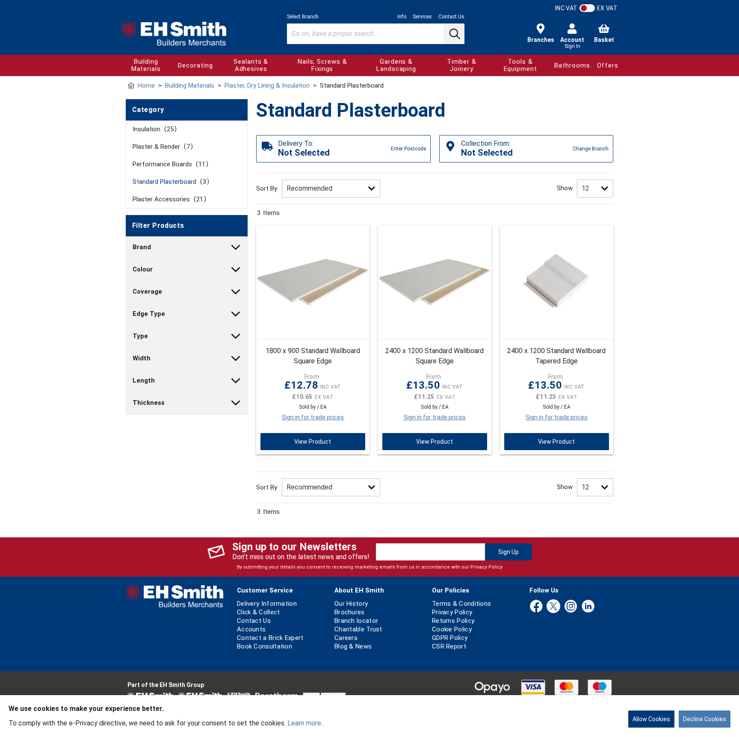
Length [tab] (144, 380)
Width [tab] (142, 358)
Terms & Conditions (461, 603)
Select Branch (303, 17)
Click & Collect (258, 612)
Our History (351, 603)
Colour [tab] (143, 269)
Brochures (349, 612)
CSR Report (449, 646)
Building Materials (146, 65)
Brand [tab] (142, 247)
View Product (312, 441)
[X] (553, 606)
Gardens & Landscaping (396, 65)
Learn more (304, 723)
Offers (607, 65)
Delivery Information (267, 603)
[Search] (453, 34)
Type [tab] (140, 336)
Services (422, 17)
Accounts (251, 629)
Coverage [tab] (147, 291)
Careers (346, 638)
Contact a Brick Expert (270, 638)
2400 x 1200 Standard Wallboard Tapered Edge (556, 356)
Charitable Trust (358, 629)
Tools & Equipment (520, 65)
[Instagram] (571, 606)
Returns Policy (453, 621)
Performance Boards (169, 164)
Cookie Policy (452, 629)
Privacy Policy (486, 567)
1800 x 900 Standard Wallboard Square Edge (313, 356)
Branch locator (356, 621)
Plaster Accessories (168, 199)
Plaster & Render (161, 146)
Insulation (153, 129)
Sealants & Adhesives (251, 65)
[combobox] (375, 34)
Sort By (266, 188)
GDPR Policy (449, 638)
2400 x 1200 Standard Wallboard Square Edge (434, 356)
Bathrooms (572, 65)
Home (146, 85)
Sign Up (508, 551)
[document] (369, 716)
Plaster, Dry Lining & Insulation (267, 85)
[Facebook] (536, 606)
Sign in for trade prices (313, 417)
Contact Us (451, 17)
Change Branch (591, 149)
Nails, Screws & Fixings (322, 65)
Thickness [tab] (149, 403)
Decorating (195, 65)
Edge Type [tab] (149, 314)
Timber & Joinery (461, 65)
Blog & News (353, 646)
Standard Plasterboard (169, 182)
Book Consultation (264, 646)
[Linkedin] (588, 606)
